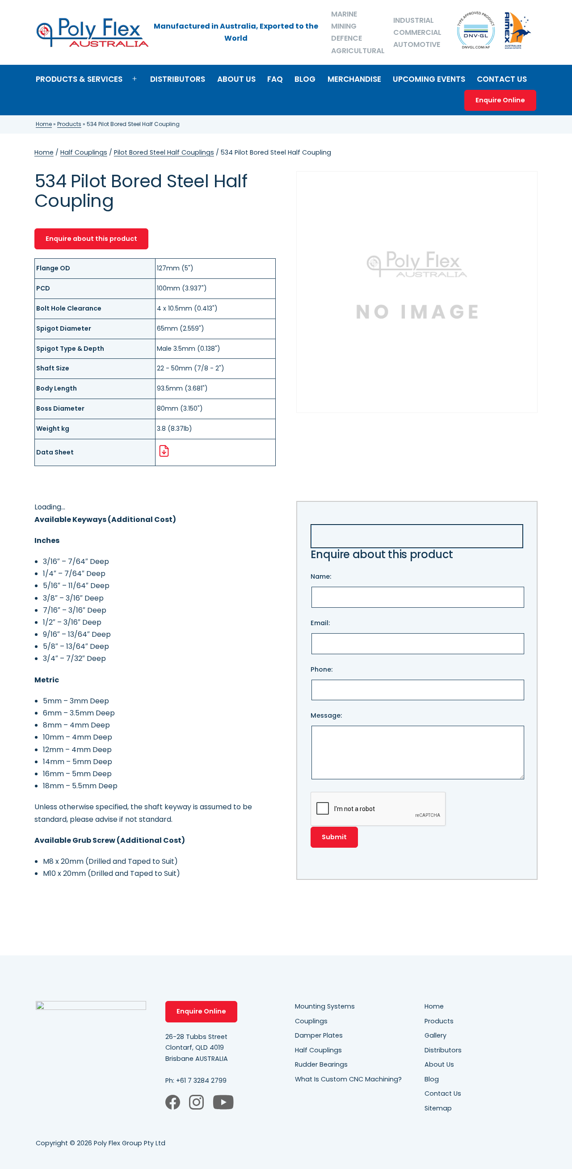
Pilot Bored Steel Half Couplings (164, 152)
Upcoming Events (429, 79)
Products (69, 124)
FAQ (275, 79)
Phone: (321, 669)
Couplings (311, 1021)
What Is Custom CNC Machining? (348, 1079)
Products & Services (79, 79)
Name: (321, 576)
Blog (304, 79)
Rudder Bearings (321, 1064)
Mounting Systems (325, 1006)
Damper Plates (319, 1035)
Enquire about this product (91, 238)
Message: (326, 715)
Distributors (177, 79)
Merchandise (354, 79)
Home (44, 124)
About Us (236, 79)
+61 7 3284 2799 (201, 1080)
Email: (320, 622)
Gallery (435, 1035)
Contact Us (502, 79)
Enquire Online (500, 100)
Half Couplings (83, 152)
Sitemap (438, 1108)
